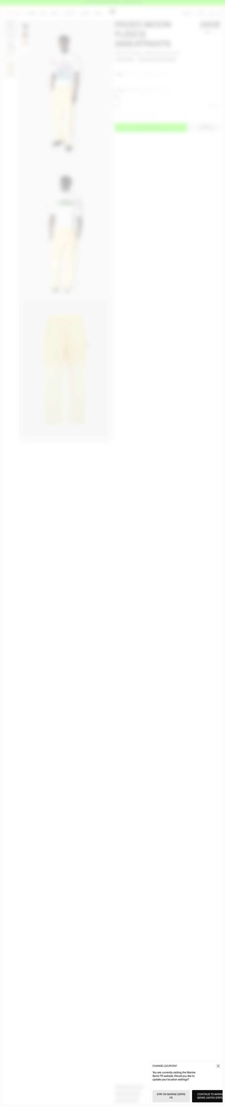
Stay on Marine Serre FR (171, 1096)
